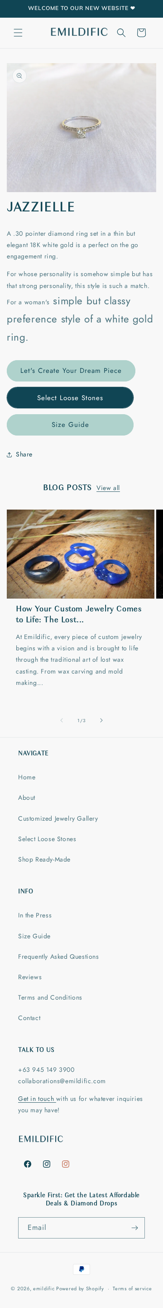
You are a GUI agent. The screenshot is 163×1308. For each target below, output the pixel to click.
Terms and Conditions (50, 997)
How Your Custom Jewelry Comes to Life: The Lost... (78, 614)
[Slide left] (62, 720)
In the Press (35, 915)
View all (108, 487)
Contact (29, 1017)
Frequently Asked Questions (58, 956)
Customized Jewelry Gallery (58, 818)
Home (26, 777)
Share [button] (24, 454)
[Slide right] (101, 720)
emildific (43, 1288)
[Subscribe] (134, 1228)
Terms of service (132, 1288)
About (26, 797)
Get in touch (37, 1098)
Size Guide (70, 425)
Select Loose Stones (70, 398)
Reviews (30, 976)
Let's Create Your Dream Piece (71, 371)
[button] (18, 33)
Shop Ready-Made (44, 859)
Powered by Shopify (80, 1288)
